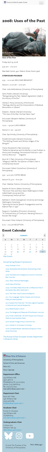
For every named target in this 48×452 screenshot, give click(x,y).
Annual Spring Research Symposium (17, 262)
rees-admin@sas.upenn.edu (13, 388)
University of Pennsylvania (13, 359)
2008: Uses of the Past (13, 284)
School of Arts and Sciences (14, 363)
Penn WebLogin (36, 444)
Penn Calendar (8, 369)
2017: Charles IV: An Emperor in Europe (19, 325)
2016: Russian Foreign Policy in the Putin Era (20, 321)
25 (18, 251)
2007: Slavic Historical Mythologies (17, 280)
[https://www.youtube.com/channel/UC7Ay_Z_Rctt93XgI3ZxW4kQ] (29, 436)
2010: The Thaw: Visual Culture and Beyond (20, 293)
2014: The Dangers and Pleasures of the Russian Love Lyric (25, 312)
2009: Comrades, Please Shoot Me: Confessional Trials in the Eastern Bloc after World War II (24, 288)
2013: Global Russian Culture (15, 309)
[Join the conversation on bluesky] (8, 436)
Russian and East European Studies (17, 2)
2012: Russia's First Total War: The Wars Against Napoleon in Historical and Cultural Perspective (25, 304)
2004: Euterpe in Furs (13, 265)
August (24, 235)
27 (30, 251)
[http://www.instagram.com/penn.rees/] (19, 436)
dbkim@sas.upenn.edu (11, 430)
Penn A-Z (6, 366)
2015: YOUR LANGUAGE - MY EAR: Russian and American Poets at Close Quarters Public (24, 317)
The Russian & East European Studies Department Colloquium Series (23, 338)
